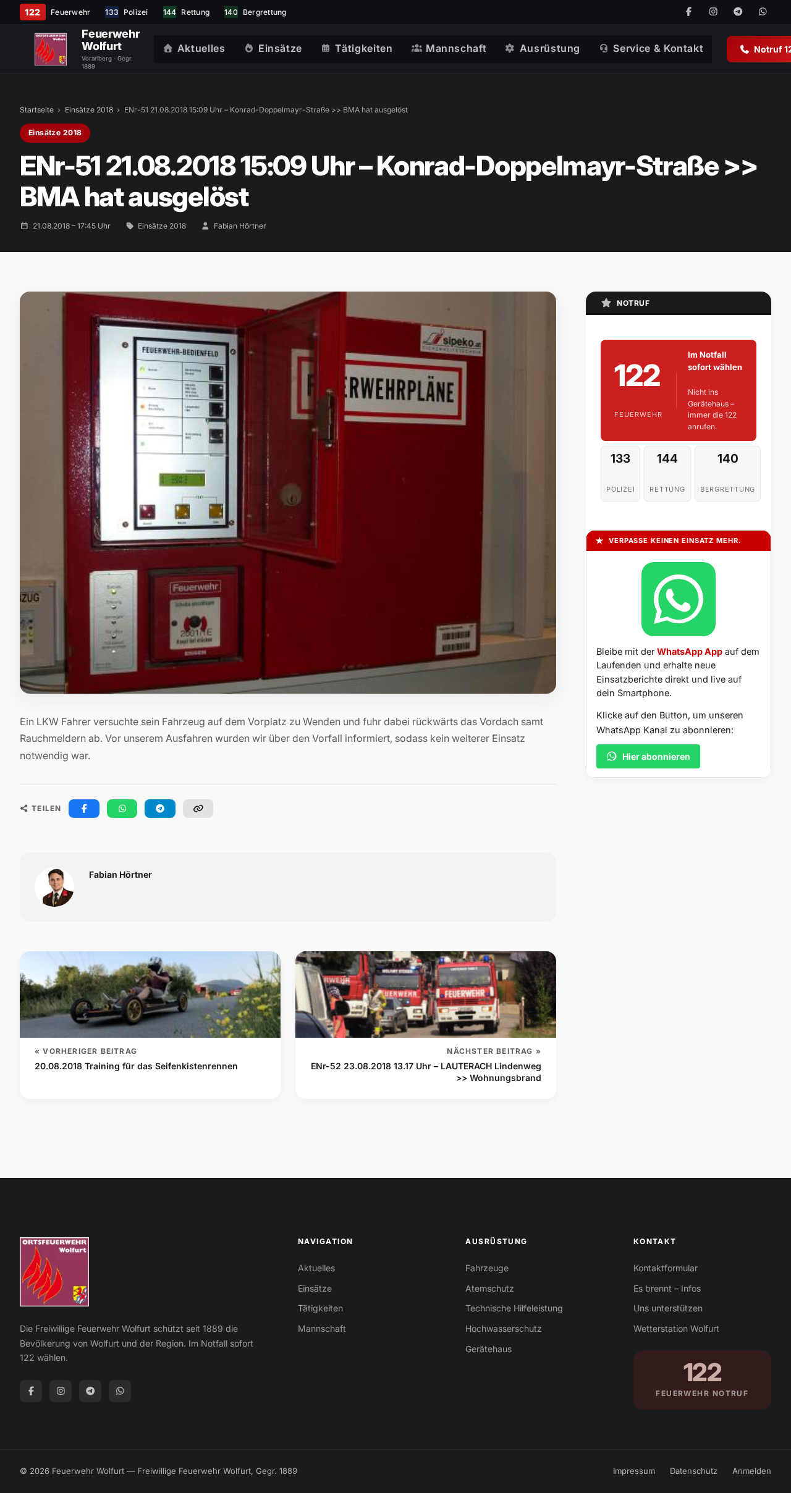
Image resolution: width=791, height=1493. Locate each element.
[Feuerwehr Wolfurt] (51, 49)
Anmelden (751, 1471)
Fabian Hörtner (240, 225)
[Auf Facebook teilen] (84, 808)
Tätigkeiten (363, 48)
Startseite (37, 109)
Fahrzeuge (487, 1268)
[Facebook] (688, 12)
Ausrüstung (550, 48)
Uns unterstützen (668, 1308)
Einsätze (280, 48)
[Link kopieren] (198, 808)
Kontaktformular (665, 1268)
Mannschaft (456, 48)
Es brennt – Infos (667, 1288)
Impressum (634, 1471)
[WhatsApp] (762, 12)
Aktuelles (201, 48)
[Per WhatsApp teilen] (122, 808)
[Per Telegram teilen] (160, 808)
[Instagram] (713, 12)
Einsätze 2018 (89, 109)
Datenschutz (693, 1471)
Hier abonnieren (656, 756)
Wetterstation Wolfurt (676, 1328)
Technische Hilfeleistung (514, 1308)
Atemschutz (489, 1288)
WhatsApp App (689, 651)
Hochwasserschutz (503, 1328)
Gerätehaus (488, 1349)
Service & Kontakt (658, 48)
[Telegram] (738, 12)
